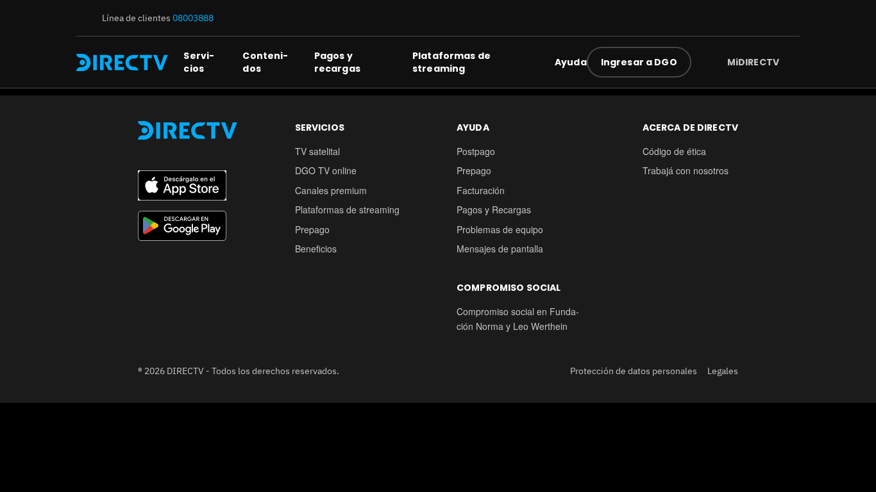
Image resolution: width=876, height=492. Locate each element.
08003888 (193, 18)
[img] (789, 62)
